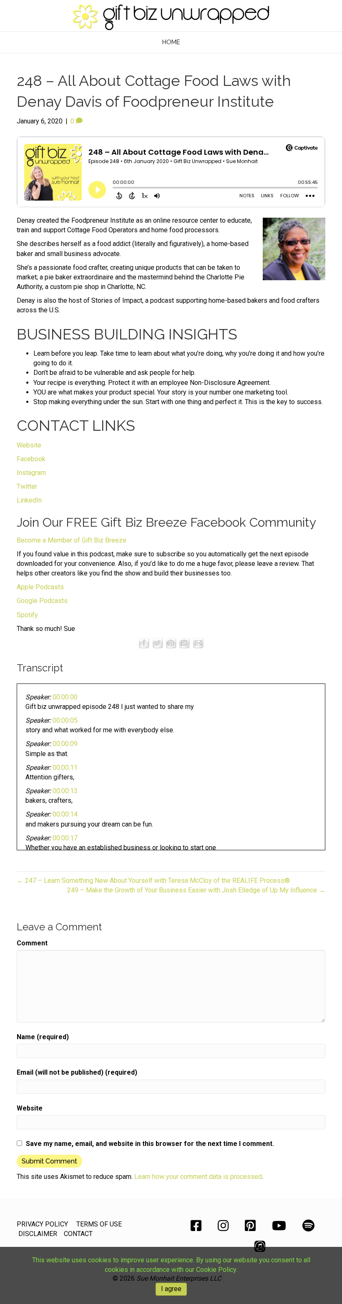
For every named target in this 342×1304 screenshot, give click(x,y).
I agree (171, 1289)
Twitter (27, 486)
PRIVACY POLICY (42, 1224)
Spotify (27, 615)
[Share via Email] (198, 642)
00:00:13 (65, 791)
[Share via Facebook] (143, 642)
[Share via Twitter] (157, 642)
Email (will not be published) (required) (77, 1072)
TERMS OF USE (99, 1224)
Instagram (31, 473)
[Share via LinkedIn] (184, 642)
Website (29, 445)
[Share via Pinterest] (171, 642)
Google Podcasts (42, 601)
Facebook (31, 459)
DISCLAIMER (37, 1234)
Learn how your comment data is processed (198, 1177)
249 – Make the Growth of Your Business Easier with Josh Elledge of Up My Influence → (196, 890)
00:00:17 (65, 838)
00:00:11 (65, 767)
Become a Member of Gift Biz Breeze (71, 540)
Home (171, 42)
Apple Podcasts (40, 587)
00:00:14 (65, 814)
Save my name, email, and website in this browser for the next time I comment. (150, 1144)
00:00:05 (65, 720)
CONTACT (78, 1234)
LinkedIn (29, 500)
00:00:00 (65, 697)
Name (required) (43, 1037)
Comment (32, 943)
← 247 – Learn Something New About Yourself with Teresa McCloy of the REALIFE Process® (153, 880)
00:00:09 (65, 744)
